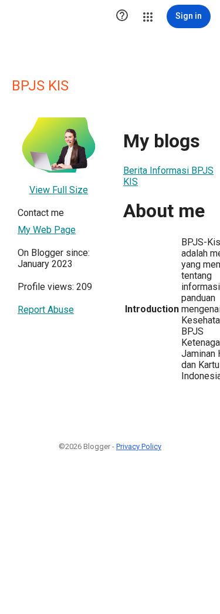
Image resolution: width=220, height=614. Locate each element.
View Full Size (58, 189)
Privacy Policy (138, 446)
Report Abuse (46, 309)
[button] (122, 16)
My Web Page (47, 229)
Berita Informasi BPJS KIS (168, 176)
